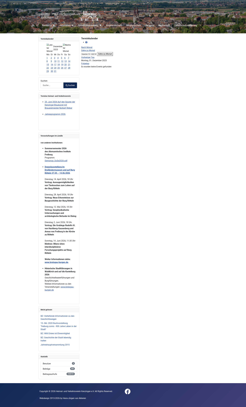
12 (62, 61)
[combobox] (52, 85)
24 (55, 68)
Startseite (47, 25)
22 (48, 68)
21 (69, 64)
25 (58, 68)
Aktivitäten (64, 25)
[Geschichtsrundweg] (100, 25)
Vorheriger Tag (87, 57)
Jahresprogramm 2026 (55, 114)
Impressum (164, 25)
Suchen (44, 81)
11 (58, 61)
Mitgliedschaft (133, 25)
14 (69, 61)
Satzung (149, 25)
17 (55, 64)
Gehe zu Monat (88, 50)
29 (48, 71)
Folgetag (85, 63)
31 (55, 71)
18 (58, 64)
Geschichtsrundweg (88, 25)
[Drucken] (86, 42)
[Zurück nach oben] (241, 402)
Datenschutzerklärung (185, 25)
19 (62, 64)
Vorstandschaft (114, 25)
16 (52, 64)
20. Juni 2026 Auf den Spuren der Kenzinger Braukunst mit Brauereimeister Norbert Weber (60, 105)
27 (65, 68)
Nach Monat (86, 47)
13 (65, 61)
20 (65, 64)
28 (69, 68)
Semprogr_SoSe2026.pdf (56, 161)
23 (52, 68)
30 (52, 71)
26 (62, 68)
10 (55, 61)
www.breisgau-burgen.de (56, 262)
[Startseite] (53, 25)
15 (48, 64)
